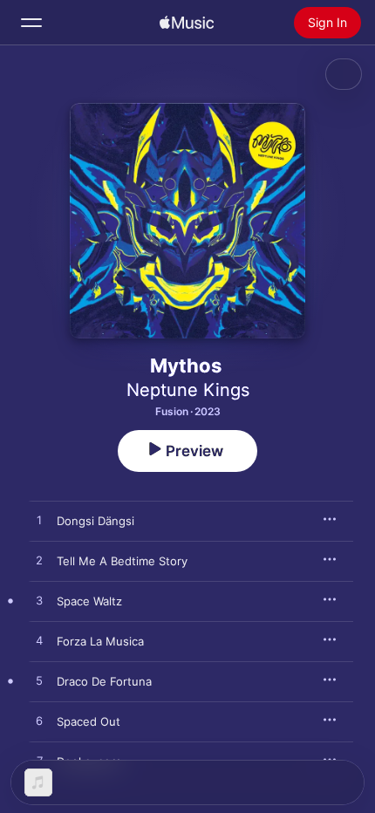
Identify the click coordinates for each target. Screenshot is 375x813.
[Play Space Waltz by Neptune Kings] (39, 601)
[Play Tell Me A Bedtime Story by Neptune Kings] (39, 561)
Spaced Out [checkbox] (88, 721)
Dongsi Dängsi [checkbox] (95, 521)
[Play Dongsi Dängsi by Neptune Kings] (39, 521)
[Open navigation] (31, 22)
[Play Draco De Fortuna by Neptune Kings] (39, 681)
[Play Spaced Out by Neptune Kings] (39, 721)
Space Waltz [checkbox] (89, 601)
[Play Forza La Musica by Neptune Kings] (39, 641)
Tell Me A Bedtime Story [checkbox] (122, 561)
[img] (187, 23)
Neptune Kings (187, 389)
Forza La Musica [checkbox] (100, 641)
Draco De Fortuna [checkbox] (104, 681)
